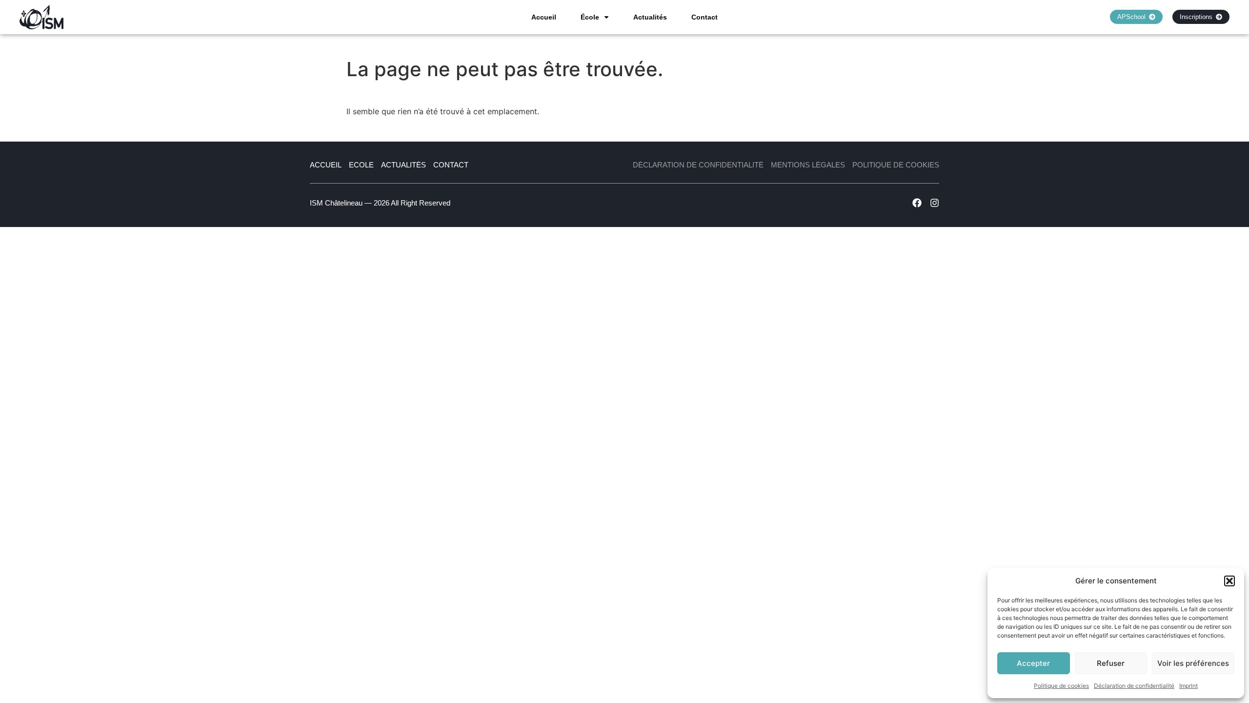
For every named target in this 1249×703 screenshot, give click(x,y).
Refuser (1111, 663)
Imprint (1188, 685)
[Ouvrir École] (606, 17)
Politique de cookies (1061, 685)
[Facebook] (917, 202)
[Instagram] (934, 202)
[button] (1229, 581)
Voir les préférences (1193, 663)
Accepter (1033, 663)
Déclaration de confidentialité (1134, 685)
